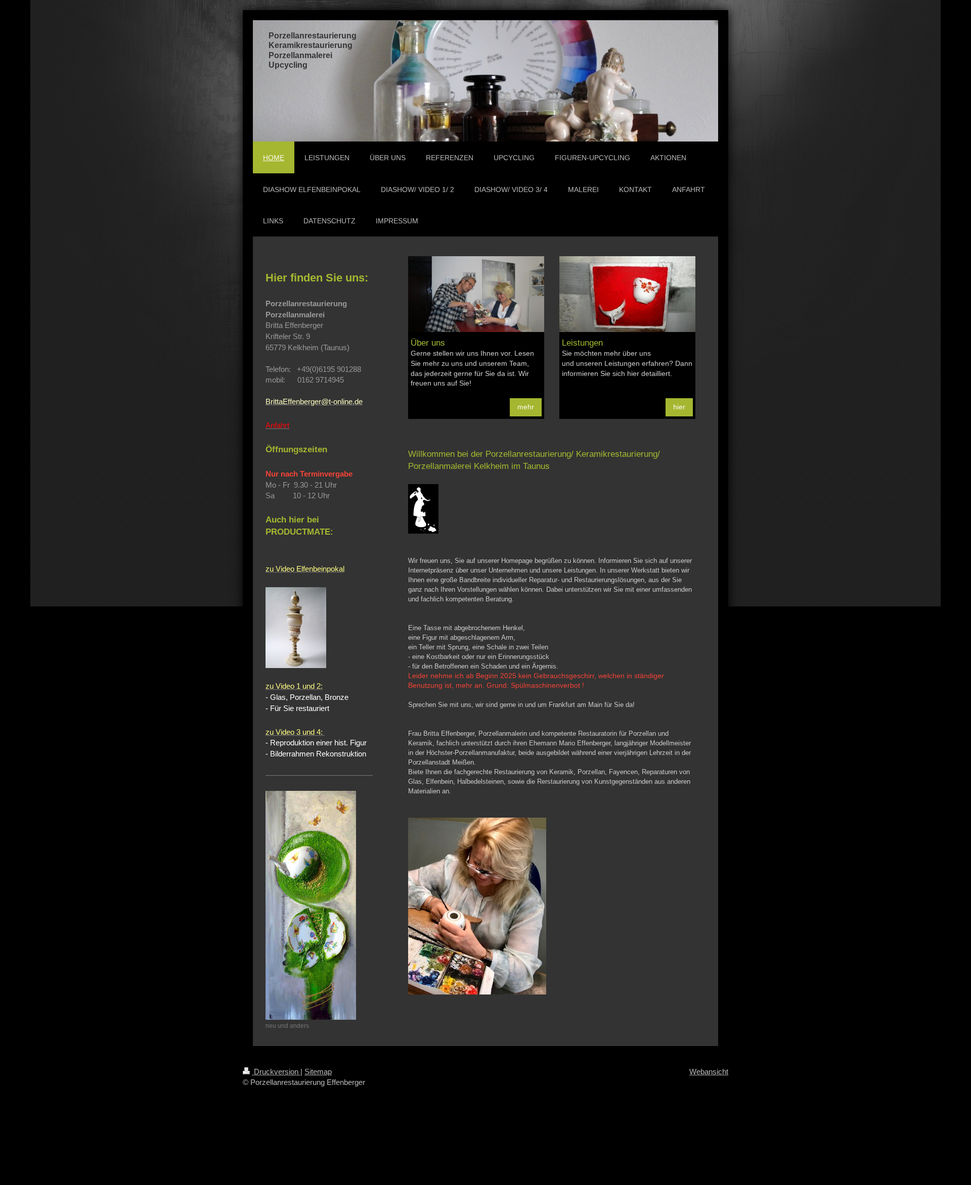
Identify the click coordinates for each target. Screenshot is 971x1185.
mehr (525, 407)
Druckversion (276, 1071)
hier (679, 407)
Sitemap (318, 1071)
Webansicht (708, 1071)
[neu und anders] (311, 905)
